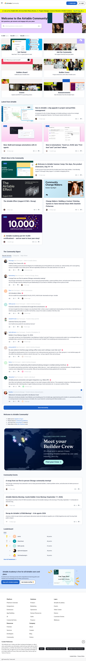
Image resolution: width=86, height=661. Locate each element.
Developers (10, 634)
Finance (32, 620)
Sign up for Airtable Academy (10, 582)
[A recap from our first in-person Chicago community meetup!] (43, 484)
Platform (9, 599)
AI (7, 616)
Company (32, 623)
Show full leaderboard (9, 559)
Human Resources (35, 613)
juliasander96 (12, 347)
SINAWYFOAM (12, 319)
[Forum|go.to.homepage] (11, 3)
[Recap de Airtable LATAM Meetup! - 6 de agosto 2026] (43, 517)
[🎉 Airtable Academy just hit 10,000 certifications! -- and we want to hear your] (21, 229)
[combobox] (21, 26)
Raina (10, 362)
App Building (10, 613)
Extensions (10, 610)
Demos (56, 613)
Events (56, 606)
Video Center (57, 610)
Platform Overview (12, 603)
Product (32, 603)
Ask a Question (21, 424)
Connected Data (11, 620)
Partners (9, 627)
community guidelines (22, 420)
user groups (19, 422)
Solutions (33, 599)
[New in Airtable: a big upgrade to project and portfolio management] (43, 113)
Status (31, 637)
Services (9, 630)
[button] (2, 3)
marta (19, 536)
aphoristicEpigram (22, 550)
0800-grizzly (12, 304)
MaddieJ (11, 392)
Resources (10, 623)
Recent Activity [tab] (6, 256)
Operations (33, 610)
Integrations (10, 606)
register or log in (19, 419)
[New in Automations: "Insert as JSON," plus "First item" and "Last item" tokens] (64, 138)
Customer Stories (59, 616)
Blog (30, 634)
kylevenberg (12, 275)
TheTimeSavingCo (22, 555)
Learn (55, 599)
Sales (32, 616)
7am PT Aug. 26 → (78, 11)
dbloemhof (11, 377)
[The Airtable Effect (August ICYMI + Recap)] (21, 196)
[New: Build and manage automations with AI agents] (21, 138)
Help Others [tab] (23, 256)
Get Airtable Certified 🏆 (27, 582)
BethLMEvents (12, 332)
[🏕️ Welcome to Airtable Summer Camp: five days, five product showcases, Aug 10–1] (43, 169)
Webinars (56, 620)
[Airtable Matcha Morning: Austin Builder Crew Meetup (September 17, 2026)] (43, 501)
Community (10, 637)
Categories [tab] (16, 256)
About (31, 627)
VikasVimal (21, 541)
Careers (31, 630)
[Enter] (3, 26)
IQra (10, 290)
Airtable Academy (59, 603)
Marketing (33, 606)
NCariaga (11, 260)
